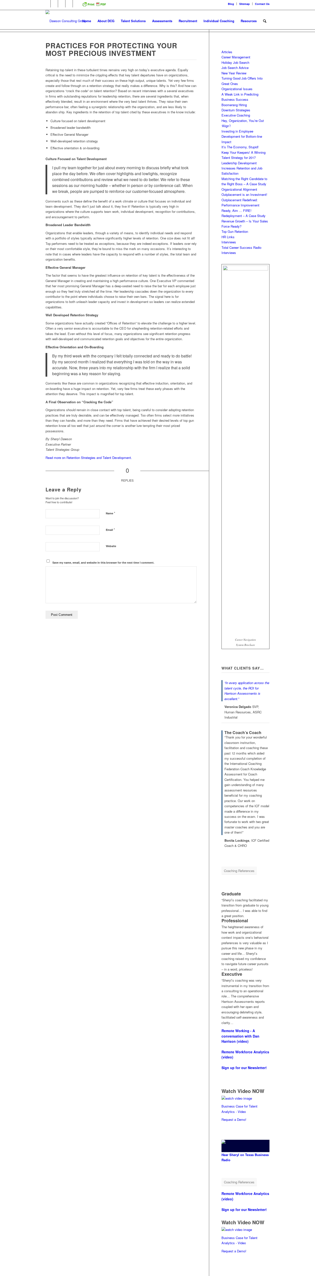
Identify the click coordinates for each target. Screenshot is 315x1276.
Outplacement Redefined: (239, 200)
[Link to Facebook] (54, 3)
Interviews (228, 242)
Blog (231, 4)
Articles (226, 52)
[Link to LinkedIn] (46, 3)
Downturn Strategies (235, 110)
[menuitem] (231, 3)
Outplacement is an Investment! (244, 194)
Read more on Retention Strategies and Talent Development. (89, 457)
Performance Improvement (240, 205)
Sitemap (244, 4)
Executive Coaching (235, 115)
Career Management (235, 57)
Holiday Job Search (235, 62)
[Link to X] (61, 3)
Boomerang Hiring (234, 104)
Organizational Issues (236, 88)
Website (111, 546)
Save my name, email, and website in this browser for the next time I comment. (103, 562)
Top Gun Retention (234, 231)
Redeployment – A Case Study (243, 215)
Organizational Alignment (239, 189)
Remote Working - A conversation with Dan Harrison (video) (240, 1036)
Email (110, 529)
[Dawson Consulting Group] (66, 21)
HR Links (228, 237)
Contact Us (262, 4)
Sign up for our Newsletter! (244, 1067)
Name (110, 513)
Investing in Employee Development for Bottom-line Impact (241, 136)
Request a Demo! (233, 1119)
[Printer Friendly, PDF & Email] (94, 6)
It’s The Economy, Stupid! (240, 147)
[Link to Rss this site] (76, 3)
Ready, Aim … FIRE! (236, 210)
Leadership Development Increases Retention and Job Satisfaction (241, 168)
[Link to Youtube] (69, 3)
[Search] (264, 21)
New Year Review (233, 73)
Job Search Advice (235, 67)
